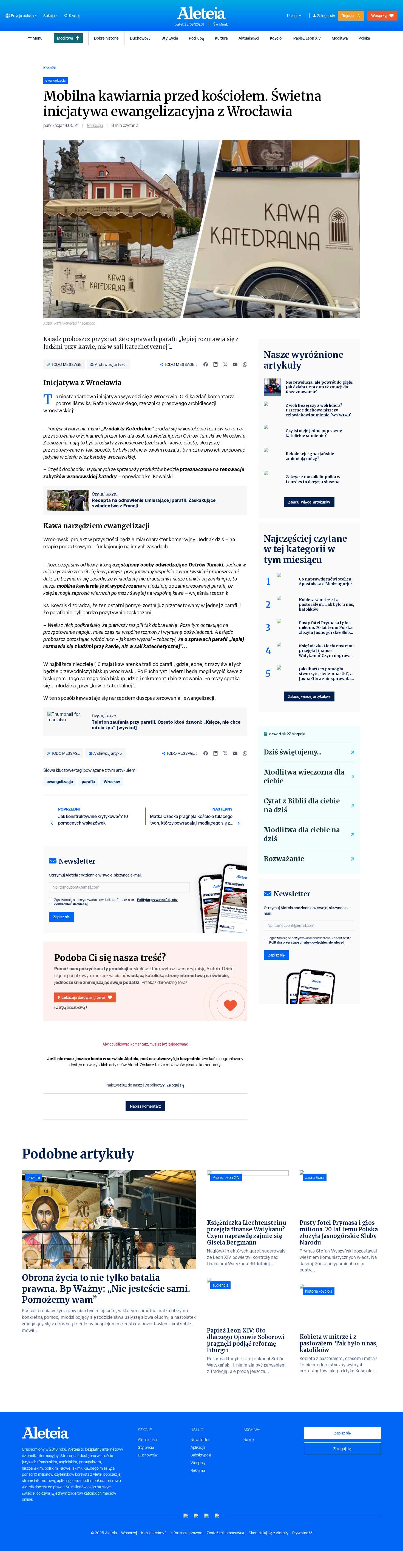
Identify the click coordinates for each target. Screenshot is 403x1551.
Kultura (221, 38)
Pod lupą (196, 38)
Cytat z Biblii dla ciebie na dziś (302, 805)
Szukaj (74, 15)
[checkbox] (50, 900)
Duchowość (140, 38)
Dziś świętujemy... (292, 752)
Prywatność (302, 1532)
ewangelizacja (60, 781)
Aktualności (249, 38)
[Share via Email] (235, 364)
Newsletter (200, 1439)
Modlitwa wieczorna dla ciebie (304, 776)
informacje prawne (186, 1532)
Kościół (276, 38)
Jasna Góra (314, 1177)
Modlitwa (65, 38)
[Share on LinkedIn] (215, 364)
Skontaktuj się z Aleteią (268, 1532)
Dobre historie (106, 38)
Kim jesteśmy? (153, 1532)
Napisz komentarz (145, 1106)
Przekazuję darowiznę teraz (82, 997)
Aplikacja (198, 1447)
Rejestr (348, 15)
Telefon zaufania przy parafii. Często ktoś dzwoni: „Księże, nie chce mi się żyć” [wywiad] (166, 724)
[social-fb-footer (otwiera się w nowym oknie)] (196, 1516)
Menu (37, 38)
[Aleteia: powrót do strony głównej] (201, 12)
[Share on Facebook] (205, 364)
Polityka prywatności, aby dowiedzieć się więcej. (307, 942)
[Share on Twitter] (225, 364)
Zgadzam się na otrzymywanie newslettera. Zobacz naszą (116, 902)
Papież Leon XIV (307, 38)
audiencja (220, 1285)
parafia (88, 781)
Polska (364, 38)
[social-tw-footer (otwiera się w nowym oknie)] (206, 1516)
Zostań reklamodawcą (225, 1532)
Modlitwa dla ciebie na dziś (302, 834)
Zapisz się (61, 916)
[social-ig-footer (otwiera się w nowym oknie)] (217, 1516)
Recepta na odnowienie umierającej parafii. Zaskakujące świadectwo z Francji (154, 502)
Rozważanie (284, 859)
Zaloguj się (326, 15)
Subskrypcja (201, 1455)
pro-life (33, 1177)
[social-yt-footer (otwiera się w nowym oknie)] (185, 1516)
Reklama (198, 1470)
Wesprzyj (379, 15)
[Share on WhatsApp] (245, 364)
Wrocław (112, 781)
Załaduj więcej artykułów (309, 502)
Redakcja (95, 125)
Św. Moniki (220, 24)
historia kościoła (318, 1291)
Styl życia (169, 38)
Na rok (248, 1439)
